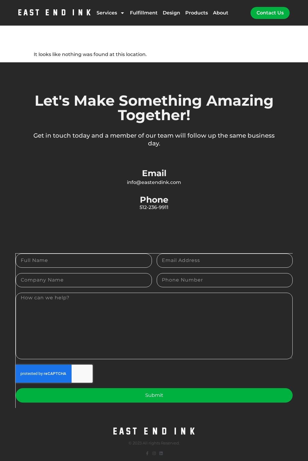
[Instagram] (154, 453)
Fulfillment (144, 13)
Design (171, 13)
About (220, 13)
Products (196, 13)
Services (107, 13)
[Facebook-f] (147, 453)
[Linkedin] (161, 453)
